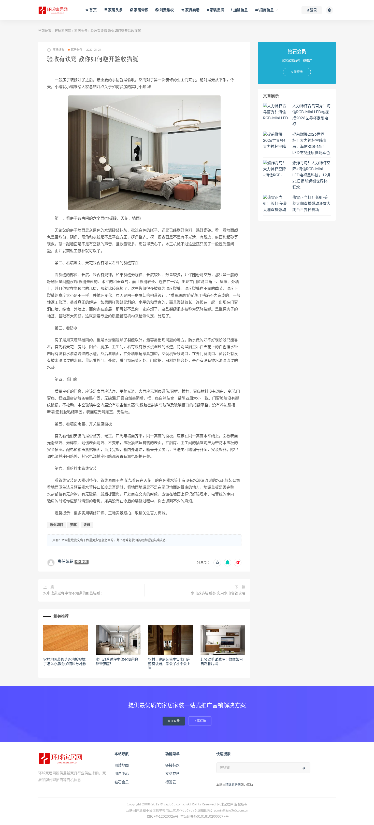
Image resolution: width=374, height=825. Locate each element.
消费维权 (166, 10)
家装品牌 (216, 10)
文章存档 (172, 774)
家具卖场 (191, 10)
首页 (93, 10)
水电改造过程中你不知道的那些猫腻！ (73, 593)
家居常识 (140, 10)
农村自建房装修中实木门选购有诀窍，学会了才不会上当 (169, 664)
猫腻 (73, 525)
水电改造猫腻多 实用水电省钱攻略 (218, 593)
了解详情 (200, 721)
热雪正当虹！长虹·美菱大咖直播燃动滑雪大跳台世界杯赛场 (311, 204)
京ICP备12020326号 (162, 816)
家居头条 (115, 10)
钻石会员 (121, 782)
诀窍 (86, 525)
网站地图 (121, 765)
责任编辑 (65, 562)
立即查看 (174, 721)
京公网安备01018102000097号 (204, 816)
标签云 (170, 782)
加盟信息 (240, 10)
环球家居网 (63, 31)
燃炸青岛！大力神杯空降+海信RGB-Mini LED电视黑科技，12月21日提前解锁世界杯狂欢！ (311, 175)
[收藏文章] (217, 562)
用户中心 (121, 774)
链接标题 (172, 765)
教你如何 (56, 525)
